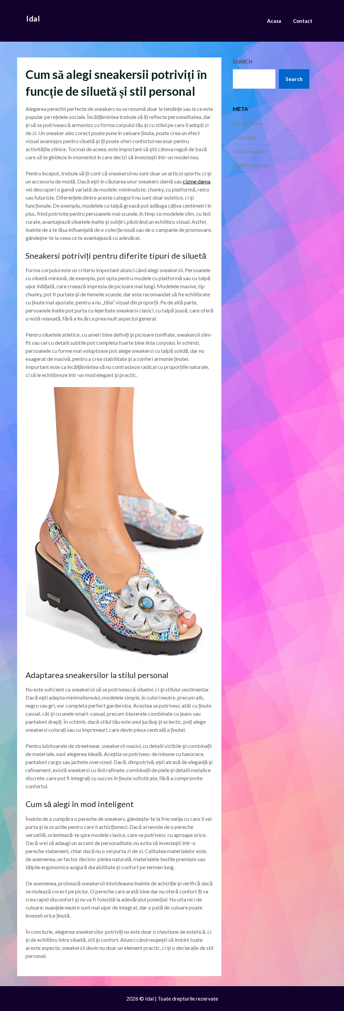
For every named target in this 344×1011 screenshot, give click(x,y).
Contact (302, 21)
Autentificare (247, 123)
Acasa (274, 21)
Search (242, 61)
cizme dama (196, 181)
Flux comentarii (250, 151)
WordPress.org (250, 165)
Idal (33, 18)
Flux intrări (245, 137)
